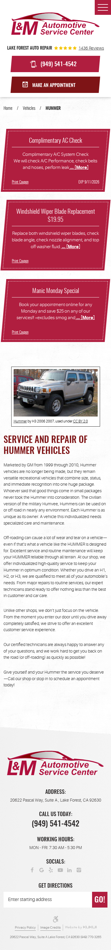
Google (41, 870)
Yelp (51, 870)
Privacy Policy (25, 928)
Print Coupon (20, 182)
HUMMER (53, 108)
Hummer (20, 421)
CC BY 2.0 (80, 421)
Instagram (79, 870)
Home (8, 108)
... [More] (79, 167)
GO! (99, 900)
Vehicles (29, 108)
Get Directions (55, 886)
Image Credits (50, 928)
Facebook (32, 870)
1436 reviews (91, 48)
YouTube (60, 870)
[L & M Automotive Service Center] (55, 23)
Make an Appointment (53, 85)
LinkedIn (69, 870)
